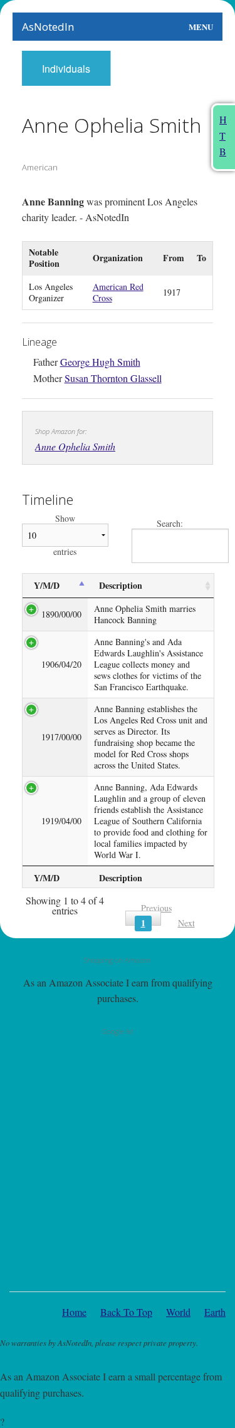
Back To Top (126, 1311)
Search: (170, 524)
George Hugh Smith (100, 361)
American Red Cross (118, 292)
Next (186, 923)
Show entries (64, 535)
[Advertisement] (117, 1160)
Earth (215, 1311)
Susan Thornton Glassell (113, 378)
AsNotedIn (48, 26)
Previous (156, 908)
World (178, 1311)
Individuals (66, 68)
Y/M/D (47, 585)
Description (120, 585)
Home (74, 1311)
